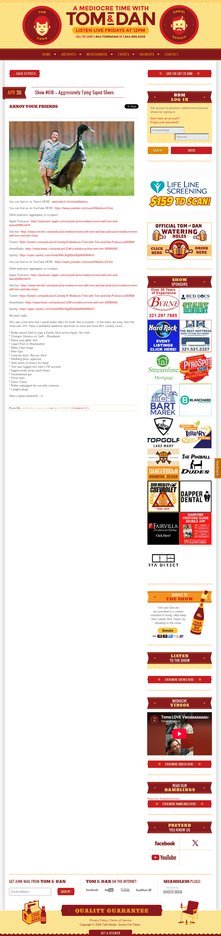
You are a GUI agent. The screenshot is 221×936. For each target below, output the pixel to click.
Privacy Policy (99, 920)
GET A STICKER (110, 933)
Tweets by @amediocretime (163, 798)
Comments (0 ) (80, 408)
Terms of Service (120, 920)
